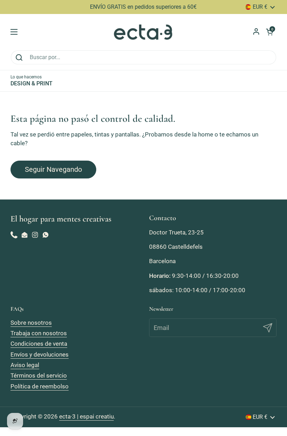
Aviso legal (24, 364)
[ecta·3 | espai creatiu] (144, 32)
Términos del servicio (38, 375)
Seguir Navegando (53, 169)
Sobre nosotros (31, 322)
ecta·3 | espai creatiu (86, 416)
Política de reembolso (39, 386)
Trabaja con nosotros (38, 333)
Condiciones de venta (38, 343)
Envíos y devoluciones (39, 354)
